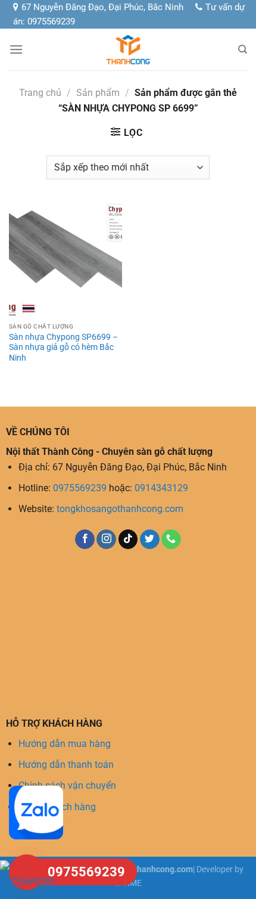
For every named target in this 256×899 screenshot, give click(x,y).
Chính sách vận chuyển (67, 785)
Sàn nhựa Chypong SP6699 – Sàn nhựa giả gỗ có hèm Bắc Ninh (63, 347)
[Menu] (16, 49)
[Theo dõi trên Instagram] (106, 539)
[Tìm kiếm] (242, 49)
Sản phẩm (98, 92)
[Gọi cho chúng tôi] (171, 539)
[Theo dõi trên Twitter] (150, 539)
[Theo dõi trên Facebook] (85, 539)
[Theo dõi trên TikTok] (128, 539)
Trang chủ (40, 92)
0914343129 (161, 488)
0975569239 (80, 488)
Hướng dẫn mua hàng (64, 743)
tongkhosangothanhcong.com (120, 508)
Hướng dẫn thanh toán (66, 764)
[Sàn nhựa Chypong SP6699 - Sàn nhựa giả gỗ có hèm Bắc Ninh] (65, 260)
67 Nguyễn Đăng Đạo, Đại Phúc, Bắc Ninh (102, 7)
